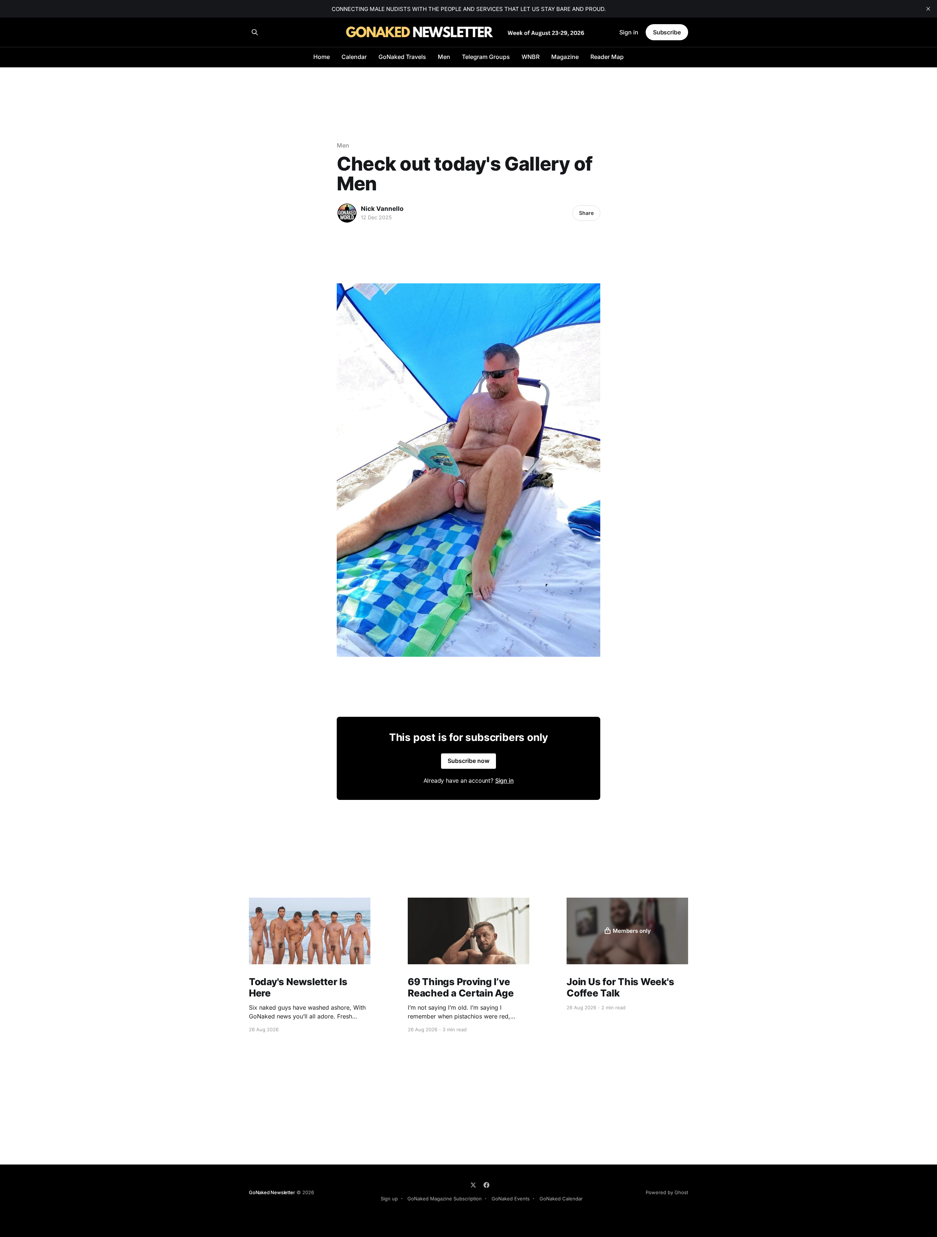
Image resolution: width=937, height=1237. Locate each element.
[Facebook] (486, 1185)
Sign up (389, 1198)
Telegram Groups (486, 56)
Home (321, 56)
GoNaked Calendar (561, 1198)
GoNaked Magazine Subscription (444, 1198)
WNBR (531, 56)
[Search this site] (255, 32)
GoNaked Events (511, 1198)
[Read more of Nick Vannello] (347, 213)
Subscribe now (468, 760)
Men (444, 56)
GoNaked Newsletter (272, 1192)
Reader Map (607, 56)
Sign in (628, 32)
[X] (473, 1185)
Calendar (354, 56)
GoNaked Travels (402, 56)
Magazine (565, 56)
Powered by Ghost (667, 1192)
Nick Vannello (382, 208)
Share (586, 213)
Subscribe (667, 32)
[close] (928, 9)
